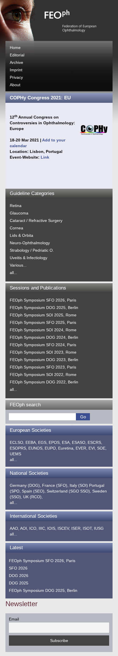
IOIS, (51, 528)
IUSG (99, 528)
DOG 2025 (18, 583)
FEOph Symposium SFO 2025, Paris (43, 322)
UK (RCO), (33, 497)
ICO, (33, 528)
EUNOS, (36, 448)
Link (45, 157)
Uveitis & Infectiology (28, 257)
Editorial (17, 55)
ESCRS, (95, 442)
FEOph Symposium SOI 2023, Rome (43, 352)
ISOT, (88, 528)
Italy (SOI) (79, 485)
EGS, (43, 442)
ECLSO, (17, 442)
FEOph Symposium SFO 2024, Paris (43, 344)
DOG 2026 (18, 575)
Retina (15, 205)
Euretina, (66, 448)
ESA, (66, 442)
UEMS (15, 454)
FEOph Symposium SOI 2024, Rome (43, 330)
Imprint (16, 70)
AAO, (14, 528)
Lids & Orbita (21, 235)
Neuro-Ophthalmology (30, 243)
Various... (18, 265)
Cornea (16, 228)
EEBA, (31, 442)
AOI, (24, 528)
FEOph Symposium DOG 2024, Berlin (44, 337)
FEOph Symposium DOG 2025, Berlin (44, 307)
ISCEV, (64, 528)
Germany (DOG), (25, 485)
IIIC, (42, 528)
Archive (16, 62)
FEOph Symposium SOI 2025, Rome (43, 315)
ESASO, (79, 442)
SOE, (102, 448)
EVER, (81, 448)
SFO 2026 (18, 568)
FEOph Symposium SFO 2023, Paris (43, 367)
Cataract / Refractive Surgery (36, 220)
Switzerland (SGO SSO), (69, 491)
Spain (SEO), (34, 491)
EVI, (92, 448)
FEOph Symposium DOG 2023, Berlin (44, 359)
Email (14, 619)
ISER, (76, 528)
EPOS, (55, 442)
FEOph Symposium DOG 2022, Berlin (44, 382)
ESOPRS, (18, 448)
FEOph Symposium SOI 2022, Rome (43, 374)
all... (13, 272)
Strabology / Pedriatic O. (32, 250)
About (15, 84)
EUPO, (51, 448)
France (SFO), (55, 485)
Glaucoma (19, 213)
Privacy (16, 77)
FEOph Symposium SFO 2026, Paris (43, 300)
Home (15, 47)
